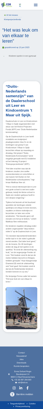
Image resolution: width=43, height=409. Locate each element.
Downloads (21, 363)
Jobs (21, 359)
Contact (21, 353)
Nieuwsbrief (21, 356)
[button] (36, 5)
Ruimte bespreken (21, 366)
